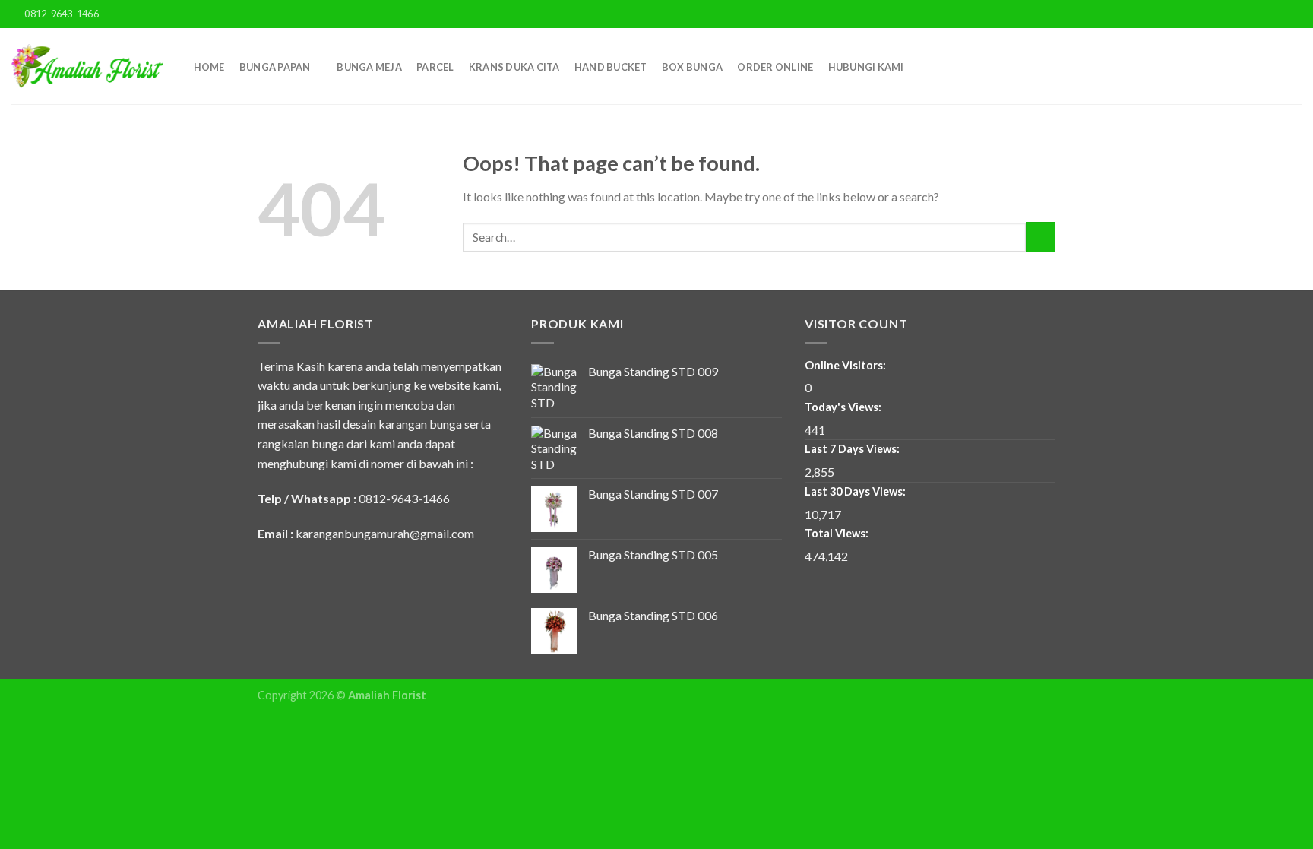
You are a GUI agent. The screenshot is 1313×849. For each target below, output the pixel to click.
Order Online (775, 67)
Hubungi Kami (866, 67)
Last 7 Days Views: (853, 448)
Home (209, 67)
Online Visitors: (846, 365)
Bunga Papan (275, 67)
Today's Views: (844, 407)
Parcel (435, 67)
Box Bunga (692, 67)
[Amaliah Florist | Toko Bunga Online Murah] (87, 66)
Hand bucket (610, 67)
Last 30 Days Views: (856, 491)
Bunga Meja (369, 67)
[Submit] (1040, 237)
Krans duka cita (514, 67)
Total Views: (838, 533)
